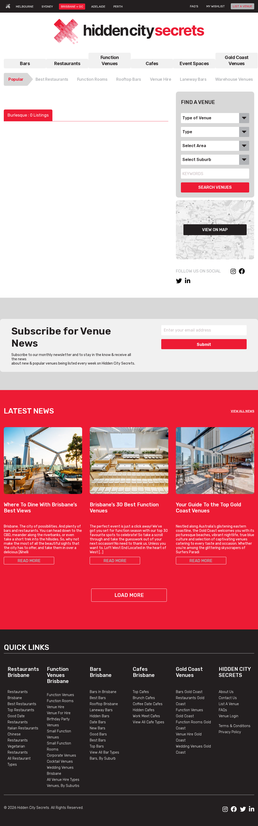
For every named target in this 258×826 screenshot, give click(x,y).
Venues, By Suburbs (63, 786)
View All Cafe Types (148, 722)
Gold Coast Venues (236, 60)
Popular (15, 79)
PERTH (118, 6)
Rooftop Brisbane (104, 704)
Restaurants (67, 63)
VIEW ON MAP (215, 229)
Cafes (152, 63)
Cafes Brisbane (144, 672)
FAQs (223, 710)
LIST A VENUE (242, 6)
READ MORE (29, 560)
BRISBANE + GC (72, 6)
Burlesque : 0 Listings (28, 115)
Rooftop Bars (128, 79)
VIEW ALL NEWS (242, 411)
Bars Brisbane (101, 672)
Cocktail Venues (60, 761)
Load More (129, 595)
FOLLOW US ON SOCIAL (198, 270)
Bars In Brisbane (103, 692)
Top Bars (97, 746)
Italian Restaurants (23, 728)
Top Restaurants (21, 710)
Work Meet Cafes (146, 716)
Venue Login (228, 716)
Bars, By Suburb (103, 758)
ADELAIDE (98, 6)
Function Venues (110, 60)
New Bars (97, 728)
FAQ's (194, 6)
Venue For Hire (59, 713)
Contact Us (228, 698)
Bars (25, 63)
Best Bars (98, 698)
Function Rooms (92, 79)
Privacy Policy (230, 732)
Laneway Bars (193, 79)
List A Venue (229, 704)
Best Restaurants (52, 79)
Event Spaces (194, 63)
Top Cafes (141, 692)
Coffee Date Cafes (148, 704)
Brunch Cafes (144, 698)
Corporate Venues (61, 755)
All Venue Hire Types (63, 780)
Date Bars (98, 722)
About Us (226, 692)
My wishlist (215, 6)
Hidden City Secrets (235, 672)
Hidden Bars (99, 716)
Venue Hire (160, 79)
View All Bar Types (104, 752)
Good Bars (98, 734)
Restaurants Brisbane (23, 672)
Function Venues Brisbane (58, 675)
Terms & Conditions (234, 726)
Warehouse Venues (234, 79)
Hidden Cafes (143, 710)
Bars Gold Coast (189, 692)
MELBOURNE (25, 6)
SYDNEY (47, 6)
